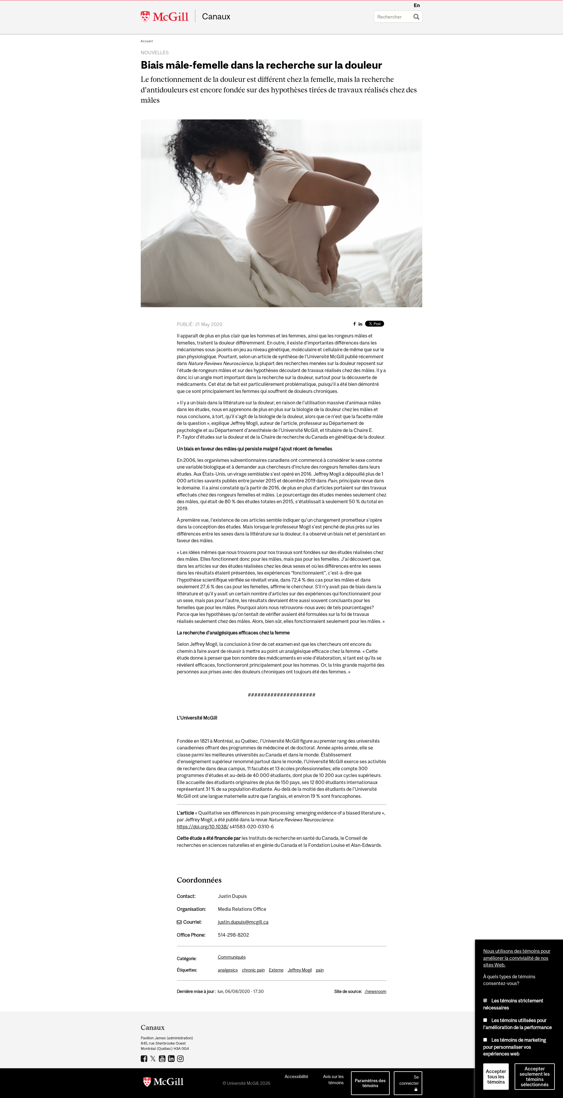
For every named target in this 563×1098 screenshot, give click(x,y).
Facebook (145, 1058)
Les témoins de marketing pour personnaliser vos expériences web (514, 1046)
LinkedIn (172, 1058)
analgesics (228, 969)
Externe (276, 969)
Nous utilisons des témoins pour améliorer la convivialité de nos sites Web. (516, 957)
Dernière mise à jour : (196, 991)
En (417, 5)
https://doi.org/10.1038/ (203, 826)
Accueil (147, 41)
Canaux (216, 16)
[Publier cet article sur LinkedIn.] (360, 323)
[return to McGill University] (163, 1083)
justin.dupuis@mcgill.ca (243, 922)
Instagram (181, 1058)
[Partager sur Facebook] (354, 323)
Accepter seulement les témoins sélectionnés (535, 1076)
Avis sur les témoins (333, 1079)
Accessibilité (296, 1076)
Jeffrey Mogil (300, 969)
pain (320, 969)
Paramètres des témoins (370, 1083)
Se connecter (409, 1080)
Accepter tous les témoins (496, 1077)
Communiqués (232, 957)
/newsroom (375, 991)
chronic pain (253, 969)
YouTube (163, 1058)
